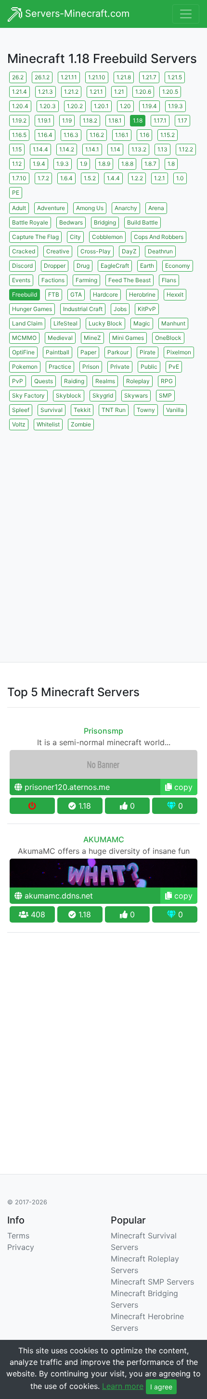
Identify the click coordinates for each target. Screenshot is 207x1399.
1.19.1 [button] (44, 120)
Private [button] (119, 366)
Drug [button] (83, 265)
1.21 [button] (119, 91)
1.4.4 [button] (113, 178)
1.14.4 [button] (40, 149)
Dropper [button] (54, 265)
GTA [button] (76, 294)
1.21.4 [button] (19, 91)
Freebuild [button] (24, 294)
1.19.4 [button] (149, 106)
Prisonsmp (103, 731)
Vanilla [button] (175, 409)
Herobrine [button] (142, 294)
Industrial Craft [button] (83, 308)
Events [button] (21, 280)
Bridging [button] (105, 222)
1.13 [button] (162, 149)
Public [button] (149, 366)
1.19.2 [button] (19, 120)
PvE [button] (173, 366)
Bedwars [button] (71, 222)
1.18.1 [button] (115, 120)
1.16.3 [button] (71, 134)
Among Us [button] (90, 208)
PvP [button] (17, 381)
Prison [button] (90, 366)
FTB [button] (53, 294)
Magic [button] (141, 323)
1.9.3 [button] (62, 163)
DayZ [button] (129, 251)
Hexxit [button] (175, 294)
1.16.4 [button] (45, 134)
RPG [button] (167, 381)
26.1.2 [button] (42, 77)
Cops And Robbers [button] (158, 236)
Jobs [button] (120, 308)
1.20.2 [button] (75, 106)
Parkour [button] (118, 352)
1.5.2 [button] (90, 178)
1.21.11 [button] (69, 77)
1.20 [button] (125, 106)
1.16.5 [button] (19, 134)
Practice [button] (60, 366)
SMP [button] (165, 395)
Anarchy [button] (126, 208)
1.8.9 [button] (104, 163)
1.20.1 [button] (101, 106)
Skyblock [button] (68, 395)
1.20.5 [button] (170, 91)
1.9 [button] (83, 163)
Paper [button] (88, 352)
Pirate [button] (147, 352)
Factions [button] (53, 280)
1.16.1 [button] (122, 134)
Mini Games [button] (128, 337)
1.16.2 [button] (97, 134)
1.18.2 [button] (90, 120)
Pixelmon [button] (179, 352)
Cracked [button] (23, 251)
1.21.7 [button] (149, 77)
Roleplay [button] (138, 381)
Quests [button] (43, 381)
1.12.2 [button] (186, 149)
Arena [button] (156, 208)
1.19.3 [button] (175, 106)
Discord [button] (22, 265)
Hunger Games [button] (32, 308)
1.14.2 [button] (66, 149)
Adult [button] (19, 208)
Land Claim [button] (27, 323)
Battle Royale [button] (30, 222)
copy (182, 787)
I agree (161, 1387)
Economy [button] (177, 265)
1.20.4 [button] (20, 106)
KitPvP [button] (147, 308)
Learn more (122, 1386)
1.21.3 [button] (45, 91)
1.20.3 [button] (47, 106)
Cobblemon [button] (107, 236)
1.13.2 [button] (138, 149)
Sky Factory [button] (28, 395)
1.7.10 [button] (19, 178)
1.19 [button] (67, 120)
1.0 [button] (180, 178)
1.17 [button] (182, 120)
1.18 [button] (137, 120)
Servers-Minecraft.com (75, 13)
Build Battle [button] (142, 222)
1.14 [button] (115, 149)
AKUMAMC (103, 839)
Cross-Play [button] (95, 251)
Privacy (20, 1247)
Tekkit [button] (82, 409)
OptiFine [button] (23, 352)
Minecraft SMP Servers (152, 1282)
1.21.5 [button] (175, 77)
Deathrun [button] (160, 251)
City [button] (75, 236)
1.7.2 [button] (43, 178)
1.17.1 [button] (160, 120)
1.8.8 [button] (127, 163)
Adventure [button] (51, 208)
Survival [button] (51, 409)
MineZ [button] (92, 337)
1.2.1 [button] (159, 178)
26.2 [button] (18, 77)
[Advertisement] (103, 535)
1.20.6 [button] (143, 91)
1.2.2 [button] (137, 178)
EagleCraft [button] (115, 265)
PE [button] (15, 192)
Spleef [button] (20, 409)
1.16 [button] (144, 134)
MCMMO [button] (24, 337)
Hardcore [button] (105, 294)
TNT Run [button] (114, 409)
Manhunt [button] (173, 323)
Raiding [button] (74, 381)
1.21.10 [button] (96, 77)
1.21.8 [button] (123, 77)
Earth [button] (147, 265)
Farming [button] (86, 280)
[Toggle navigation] (185, 14)
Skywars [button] (136, 395)
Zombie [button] (81, 424)
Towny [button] (146, 409)
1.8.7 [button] (150, 163)
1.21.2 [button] (71, 91)
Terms (18, 1235)
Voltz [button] (19, 424)
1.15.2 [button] (167, 134)
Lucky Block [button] (105, 323)
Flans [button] (169, 280)
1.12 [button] (17, 163)
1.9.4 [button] (39, 163)
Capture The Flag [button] (35, 236)
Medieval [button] (60, 337)
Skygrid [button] (102, 395)
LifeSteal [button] (65, 323)
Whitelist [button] (48, 424)
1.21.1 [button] (96, 91)
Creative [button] (57, 251)
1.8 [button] (171, 163)
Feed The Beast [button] (129, 280)
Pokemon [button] (25, 366)
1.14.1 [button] (92, 149)
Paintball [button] (57, 352)
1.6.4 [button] (66, 178)
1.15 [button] (17, 149)
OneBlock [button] (168, 337)
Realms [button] (105, 381)
